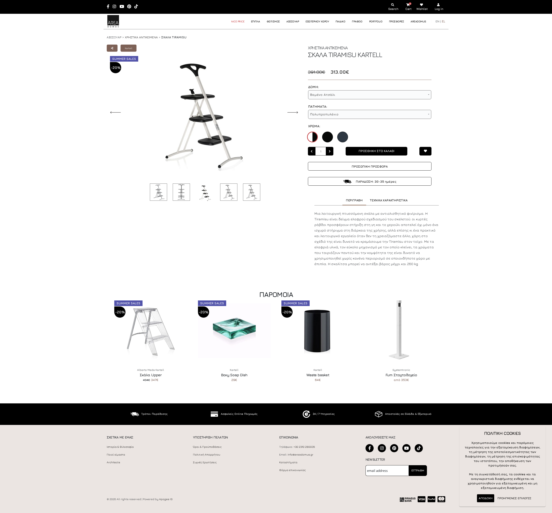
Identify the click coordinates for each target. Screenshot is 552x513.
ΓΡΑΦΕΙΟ (357, 21)
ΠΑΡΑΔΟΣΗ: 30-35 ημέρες (375, 181)
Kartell (128, 48)
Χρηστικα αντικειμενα (141, 37)
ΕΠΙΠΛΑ (255, 21)
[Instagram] (116, 6)
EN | (438, 21)
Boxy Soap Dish (234, 375)
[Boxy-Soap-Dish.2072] (234, 330)
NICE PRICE (237, 21)
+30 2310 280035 (304, 446)
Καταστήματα (288, 462)
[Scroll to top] (544, 508)
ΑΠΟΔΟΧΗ (485, 498)
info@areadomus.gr (300, 454)
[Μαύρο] (327, 137)
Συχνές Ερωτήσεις (205, 462)
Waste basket (317, 375)
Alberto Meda (146, 370)
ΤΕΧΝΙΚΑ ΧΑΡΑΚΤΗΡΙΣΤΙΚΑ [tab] (389, 200)
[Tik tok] (137, 6)
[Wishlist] (425, 151)
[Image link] (157, 192)
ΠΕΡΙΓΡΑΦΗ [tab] (354, 200)
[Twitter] (394, 448)
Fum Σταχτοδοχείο (401, 375)
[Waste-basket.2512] (317, 330)
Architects (113, 462)
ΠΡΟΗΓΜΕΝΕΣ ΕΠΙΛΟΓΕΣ (514, 498)
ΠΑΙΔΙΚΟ (340, 21)
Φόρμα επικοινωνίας (292, 470)
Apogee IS (165, 499)
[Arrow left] (311, 151)
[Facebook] (109, 6)
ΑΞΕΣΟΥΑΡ (292, 21)
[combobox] (369, 94)
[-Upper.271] (150, 330)
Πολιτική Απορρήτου (206, 454)
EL (443, 21)
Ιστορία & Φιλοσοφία (120, 446)
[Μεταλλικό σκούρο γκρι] (342, 137)
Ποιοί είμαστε (116, 454)
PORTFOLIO (376, 21)
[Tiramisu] (180, 192)
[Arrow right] (329, 151)
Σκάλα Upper (151, 375)
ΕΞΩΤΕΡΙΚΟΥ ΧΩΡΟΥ (317, 21)
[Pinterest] (130, 6)
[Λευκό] (312, 137)
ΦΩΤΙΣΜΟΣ (273, 21)
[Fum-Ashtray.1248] (401, 330)
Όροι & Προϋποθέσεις (207, 446)
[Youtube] (123, 6)
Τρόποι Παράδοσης (154, 413)
